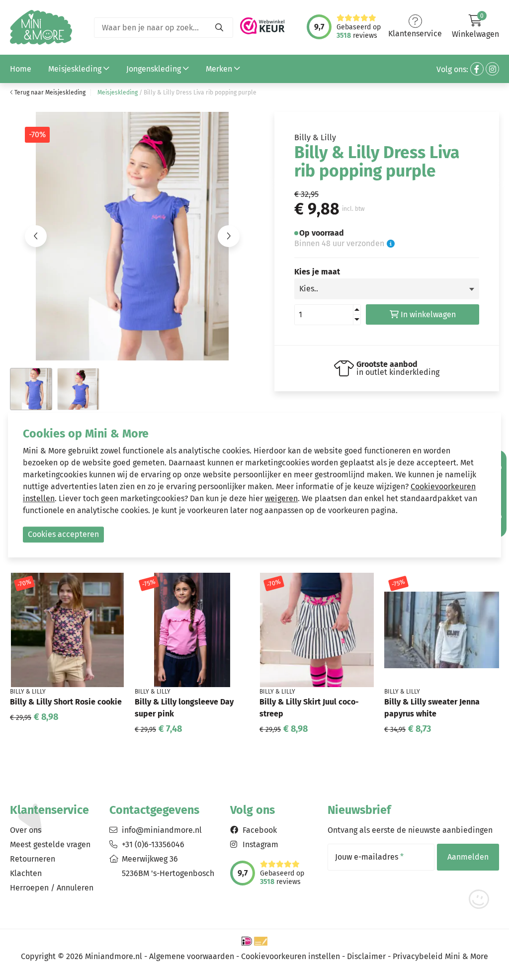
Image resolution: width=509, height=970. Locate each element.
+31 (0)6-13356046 (153, 844)
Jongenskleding (154, 69)
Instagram (260, 844)
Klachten (26, 873)
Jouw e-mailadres (369, 857)
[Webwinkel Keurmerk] (262, 23)
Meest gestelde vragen (50, 844)
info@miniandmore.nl (162, 830)
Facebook (260, 830)
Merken (220, 69)
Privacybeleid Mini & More (440, 956)
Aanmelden (468, 857)
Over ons (25, 830)
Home (20, 69)
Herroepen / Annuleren (51, 887)
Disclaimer (366, 956)
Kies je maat (317, 272)
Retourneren (32, 859)
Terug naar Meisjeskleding (49, 92)
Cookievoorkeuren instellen (290, 956)
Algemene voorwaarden (191, 956)
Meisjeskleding (75, 69)
